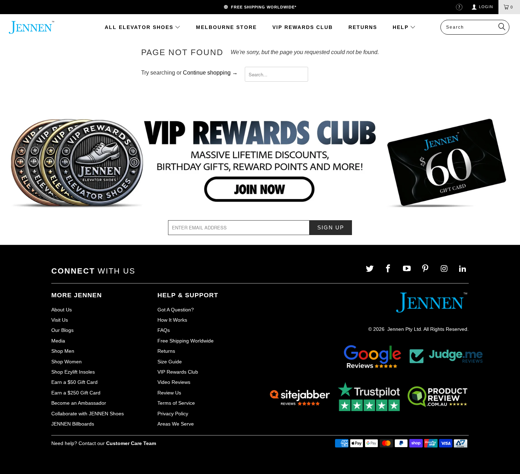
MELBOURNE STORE (226, 27)
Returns (166, 351)
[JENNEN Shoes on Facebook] (389, 269)
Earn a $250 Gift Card (75, 393)
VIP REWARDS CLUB (302, 27)
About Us (61, 309)
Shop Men (62, 351)
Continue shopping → (210, 73)
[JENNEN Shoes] (31, 28)
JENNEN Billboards (72, 424)
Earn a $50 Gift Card (74, 382)
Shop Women (66, 361)
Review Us (169, 393)
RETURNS (362, 27)
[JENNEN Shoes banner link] (260, 163)
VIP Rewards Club (177, 372)
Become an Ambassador (78, 403)
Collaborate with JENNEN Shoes (87, 413)
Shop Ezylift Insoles (73, 372)
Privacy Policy (172, 413)
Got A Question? (175, 309)
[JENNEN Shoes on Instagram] (445, 269)
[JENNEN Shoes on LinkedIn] (463, 269)
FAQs (163, 330)
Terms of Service (176, 403)
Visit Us (59, 320)
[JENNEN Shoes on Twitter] (370, 269)
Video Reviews (173, 382)
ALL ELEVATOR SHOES (140, 27)
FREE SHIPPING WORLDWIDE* (262, 7)
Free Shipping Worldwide (185, 341)
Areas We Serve (175, 424)
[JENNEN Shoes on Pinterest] (426, 269)
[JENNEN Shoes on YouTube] (407, 269)
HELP (402, 27)
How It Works (172, 320)
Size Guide (169, 361)
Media (58, 341)
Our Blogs (62, 330)
